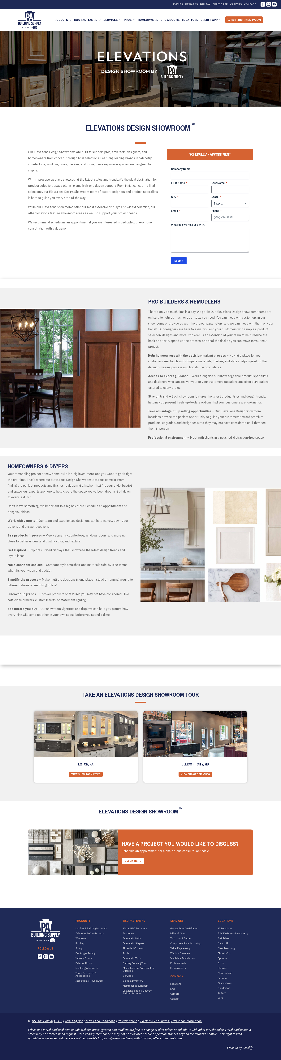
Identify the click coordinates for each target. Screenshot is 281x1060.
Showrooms (170, 20)
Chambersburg (226, 948)
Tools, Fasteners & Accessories (86, 974)
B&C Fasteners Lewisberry (233, 933)
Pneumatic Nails (132, 938)
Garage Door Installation (184, 928)
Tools (126, 953)
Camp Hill (223, 943)
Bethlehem (224, 938)
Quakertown (225, 983)
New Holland (225, 973)
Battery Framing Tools (135, 963)
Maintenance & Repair (135, 986)
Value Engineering (180, 948)
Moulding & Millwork (87, 968)
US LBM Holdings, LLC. (47, 1021)
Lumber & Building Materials (91, 928)
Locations (190, 20)
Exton (221, 963)
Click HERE (133, 861)
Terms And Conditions (100, 1021)
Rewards (191, 4)
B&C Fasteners (85, 20)
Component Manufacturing (185, 943)
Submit (178, 260)
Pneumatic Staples (133, 943)
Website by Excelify (240, 1048)
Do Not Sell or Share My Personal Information (171, 1021)
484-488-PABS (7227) (246, 20)
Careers (236, 4)
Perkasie (223, 978)
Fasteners (128, 933)
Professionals (178, 963)
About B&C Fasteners (135, 928)
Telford (222, 993)
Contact (250, 4)
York (220, 998)
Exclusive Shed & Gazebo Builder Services (137, 992)
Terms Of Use (74, 1021)
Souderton (224, 988)
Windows (81, 938)
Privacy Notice (127, 1021)
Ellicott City (224, 953)
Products (60, 20)
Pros (128, 20)
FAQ (172, 989)
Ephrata (222, 958)
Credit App (220, 4)
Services (110, 20)
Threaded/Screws (133, 948)
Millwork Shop (178, 933)
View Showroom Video (85, 774)
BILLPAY (205, 4)
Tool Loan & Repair (180, 938)
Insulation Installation (182, 958)
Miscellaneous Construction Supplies (138, 969)
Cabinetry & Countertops (90, 933)
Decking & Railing (85, 953)
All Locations (225, 928)
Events (178, 4)
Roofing (80, 943)
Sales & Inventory (133, 981)
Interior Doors (84, 958)
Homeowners (148, 20)
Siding (79, 948)
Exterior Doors (84, 963)
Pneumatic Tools (132, 958)
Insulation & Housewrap (89, 981)
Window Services (180, 953)
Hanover (222, 968)
